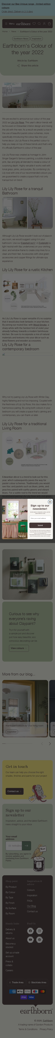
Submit (40, 525)
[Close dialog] (50, 502)
